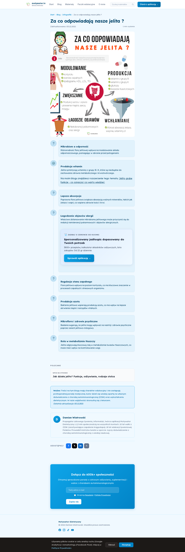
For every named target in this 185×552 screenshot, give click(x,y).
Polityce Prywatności (61, 548)
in (81, 445)
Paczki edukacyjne (86, 4)
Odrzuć (111, 545)
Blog (59, 4)
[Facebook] (60, 530)
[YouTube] (72, 530)
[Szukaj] (132, 4)
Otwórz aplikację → (149, 4)
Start (51, 4)
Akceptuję (126, 545)
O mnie (102, 4)
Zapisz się (74, 502)
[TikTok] (68, 530)
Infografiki (66, 15)
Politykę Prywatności (102, 495)
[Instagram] (64, 530)
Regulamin (89, 495)
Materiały (69, 4)
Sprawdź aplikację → (79, 258)
